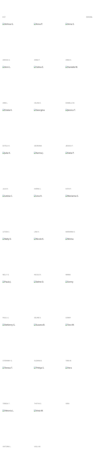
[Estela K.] (16, 126)
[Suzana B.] (47, 341)
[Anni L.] (16, 83)
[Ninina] (79, 255)
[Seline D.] (47, 298)
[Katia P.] (79, 169)
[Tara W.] (79, 341)
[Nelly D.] (16, 255)
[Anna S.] (79, 40)
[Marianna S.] (79, 212)
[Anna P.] (47, 40)
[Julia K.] (16, 169)
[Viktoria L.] (16, 427)
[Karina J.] (47, 169)
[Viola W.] (47, 427)
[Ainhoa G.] (16, 40)
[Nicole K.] (47, 255)
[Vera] (79, 384)
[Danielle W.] (79, 83)
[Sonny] (79, 298)
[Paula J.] (16, 298)
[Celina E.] (47, 83)
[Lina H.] (47, 212)
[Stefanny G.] (16, 341)
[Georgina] (47, 126)
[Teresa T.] (16, 384)
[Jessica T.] (79, 126)
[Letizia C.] (16, 212)
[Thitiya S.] (47, 384)
